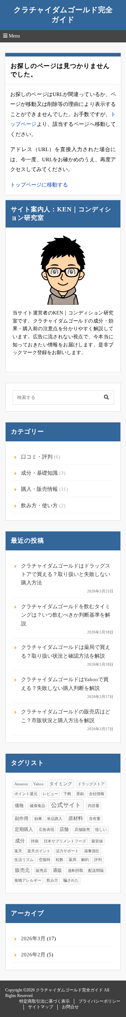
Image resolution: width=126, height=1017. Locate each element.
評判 (98, 860)
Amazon (21, 784)
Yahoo (38, 784)
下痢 (67, 794)
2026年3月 (33, 938)
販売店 (41, 871)
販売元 (22, 870)
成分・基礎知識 (39, 473)
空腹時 (44, 860)
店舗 (64, 829)
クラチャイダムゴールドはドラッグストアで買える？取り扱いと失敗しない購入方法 (65, 574)
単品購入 (54, 819)
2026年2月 (33, 954)
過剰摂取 (75, 871)
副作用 (21, 818)
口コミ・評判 (36, 457)
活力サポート (67, 851)
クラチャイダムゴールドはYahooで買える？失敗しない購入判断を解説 (64, 684)
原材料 (75, 818)
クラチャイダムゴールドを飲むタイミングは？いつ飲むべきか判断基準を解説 (65, 615)
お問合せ (70, 1006)
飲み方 (52, 880)
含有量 (94, 819)
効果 (38, 819)
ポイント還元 (25, 794)
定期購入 (24, 829)
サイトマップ (40, 1006)
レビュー (50, 794)
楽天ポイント (38, 851)
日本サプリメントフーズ (65, 841)
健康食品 (37, 806)
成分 (20, 840)
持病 (34, 841)
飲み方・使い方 (39, 505)
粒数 (59, 860)
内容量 (93, 806)
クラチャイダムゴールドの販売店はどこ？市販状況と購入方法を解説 (65, 716)
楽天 (18, 851)
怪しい (101, 830)
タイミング (60, 783)
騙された (71, 880)
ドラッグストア (91, 784)
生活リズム (24, 860)
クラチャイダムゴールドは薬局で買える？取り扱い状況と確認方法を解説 (65, 651)
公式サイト (66, 805)
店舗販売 (82, 830)
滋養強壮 (91, 851)
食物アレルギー (27, 880)
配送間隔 (96, 871)
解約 (85, 860)
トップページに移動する (39, 185)
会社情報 (96, 794)
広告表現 (46, 830)
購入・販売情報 (39, 489)
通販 (57, 870)
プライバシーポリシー (99, 1001)
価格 (19, 805)
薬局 (72, 860)
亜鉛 (80, 794)
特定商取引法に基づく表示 (44, 1001)
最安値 (97, 841)
